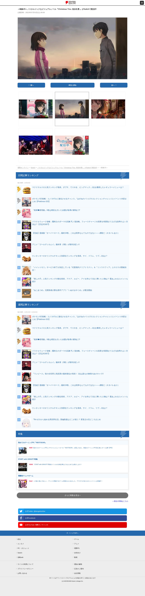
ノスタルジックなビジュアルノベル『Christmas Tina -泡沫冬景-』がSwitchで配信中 (67, 168)
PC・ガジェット (23, 548)
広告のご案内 (79, 569)
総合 (19, 539)
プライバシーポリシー (25, 569)
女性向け (77, 553)
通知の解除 (78, 564)
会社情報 (77, 573)
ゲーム (76, 539)
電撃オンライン (23, 168)
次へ (113, 85)
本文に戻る (72, 85)
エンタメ (21, 544)
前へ (32, 85)
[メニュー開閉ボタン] (142, 3)
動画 (75, 557)
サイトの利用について (25, 564)
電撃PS (76, 548)
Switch (33, 168)
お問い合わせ (22, 573)
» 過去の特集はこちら (120, 501)
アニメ (76, 544)
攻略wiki (20, 557)
